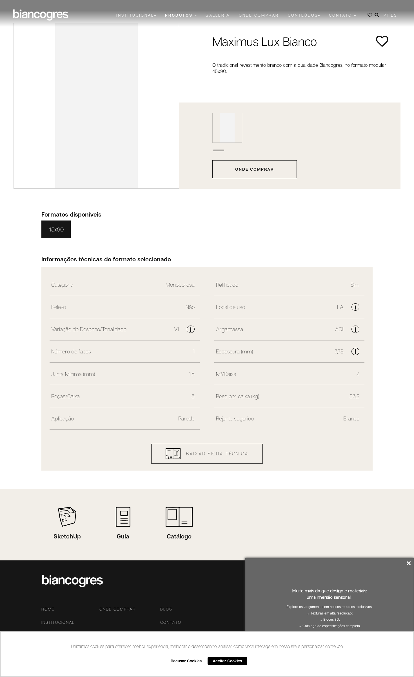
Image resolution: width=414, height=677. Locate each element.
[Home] (40, 15)
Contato (170, 622)
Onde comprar (259, 15)
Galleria (218, 15)
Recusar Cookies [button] (186, 660)
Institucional (58, 622)
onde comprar (254, 169)
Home (48, 609)
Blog (166, 609)
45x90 (56, 229)
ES (394, 15)
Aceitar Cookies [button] (227, 660)
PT (387, 15)
